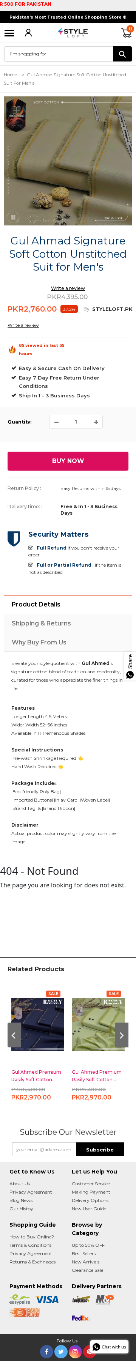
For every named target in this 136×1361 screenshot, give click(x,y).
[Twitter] (61, 1350)
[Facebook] (46, 1350)
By (86, 309)
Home (10, 74)
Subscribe (100, 1150)
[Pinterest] (89, 1350)
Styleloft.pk (112, 309)
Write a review (68, 288)
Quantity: (19, 422)
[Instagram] (75, 1350)
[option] (68, 160)
